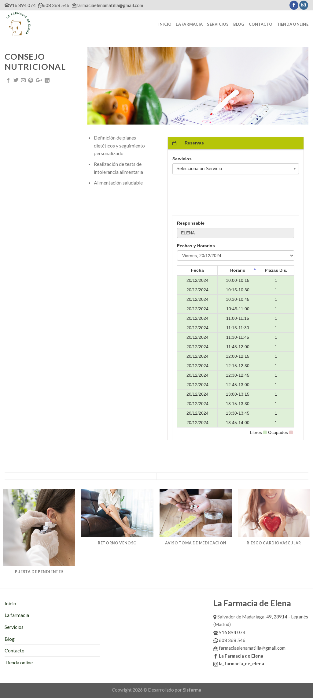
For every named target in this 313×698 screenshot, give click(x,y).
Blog (239, 24)
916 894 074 (22, 5)
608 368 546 (56, 5)
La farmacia (189, 24)
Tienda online (292, 24)
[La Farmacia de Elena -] (35, 24)
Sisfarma (192, 689)
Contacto (261, 24)
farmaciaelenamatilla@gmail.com (109, 5)
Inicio (165, 24)
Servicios (218, 24)
